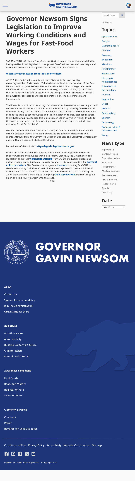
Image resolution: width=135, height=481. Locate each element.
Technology (108, 122)
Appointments (109, 36)
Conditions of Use (15, 445)
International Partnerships (109, 88)
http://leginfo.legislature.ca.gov (55, 146)
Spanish (106, 117)
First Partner (109, 68)
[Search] (122, 15)
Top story (107, 192)
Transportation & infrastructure (111, 129)
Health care (108, 73)
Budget (106, 41)
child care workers (64, 174)
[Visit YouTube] (33, 454)
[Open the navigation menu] (5, 5)
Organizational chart (16, 311)
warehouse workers (40, 158)
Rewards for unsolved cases (20, 428)
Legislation (108, 99)
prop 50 (106, 108)
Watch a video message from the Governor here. (34, 73)
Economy (107, 55)
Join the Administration (18, 305)
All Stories (107, 22)
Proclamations (109, 179)
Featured (107, 162)
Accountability (12, 339)
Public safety (109, 113)
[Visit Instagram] (13, 454)
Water (105, 135)
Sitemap (97, 445)
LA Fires (106, 94)
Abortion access (13, 333)
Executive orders (111, 158)
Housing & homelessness (109, 80)
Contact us (10, 294)
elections (107, 64)
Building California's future (20, 344)
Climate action (13, 350)
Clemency (10, 417)
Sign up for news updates (19, 300)
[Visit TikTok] (20, 454)
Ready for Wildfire (15, 383)
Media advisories (111, 170)
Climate (106, 50)
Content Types (110, 153)
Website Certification (77, 445)
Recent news (109, 183)
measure (61, 165)
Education (107, 59)
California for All (111, 45)
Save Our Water (13, 395)
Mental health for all (16, 356)
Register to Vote (14, 389)
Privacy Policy (36, 445)
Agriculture (108, 149)
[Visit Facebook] (6, 454)
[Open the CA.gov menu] (128, 5)
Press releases (109, 175)
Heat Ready (11, 378)
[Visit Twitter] (26, 454)
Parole (8, 422)
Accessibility (54, 445)
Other (105, 103)
